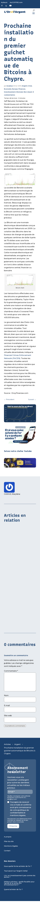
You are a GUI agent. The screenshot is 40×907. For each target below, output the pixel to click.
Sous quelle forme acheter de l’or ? (18, 866)
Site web (8, 715)
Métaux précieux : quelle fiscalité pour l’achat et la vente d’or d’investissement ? (19, 883)
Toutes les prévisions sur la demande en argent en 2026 (16, 588)
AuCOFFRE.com (16, 2)
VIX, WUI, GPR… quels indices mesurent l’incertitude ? (17, 554)
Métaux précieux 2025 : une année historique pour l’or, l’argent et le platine (19, 624)
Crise (30, 86)
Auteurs (4, 2)
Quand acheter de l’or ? (13, 889)
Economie (8, 89)
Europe (15, 89)
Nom (6, 695)
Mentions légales (11, 846)
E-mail (7, 705)
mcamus (9, 86)
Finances (21, 89)
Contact (7, 851)
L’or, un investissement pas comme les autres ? (19, 876)
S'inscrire (13, 826)
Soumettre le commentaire (15, 726)
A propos (7, 837)
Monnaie (19, 92)
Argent (24, 86)
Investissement (10, 92)
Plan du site (9, 841)
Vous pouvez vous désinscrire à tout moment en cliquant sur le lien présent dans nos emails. (19, 820)
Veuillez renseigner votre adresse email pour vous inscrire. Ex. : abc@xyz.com (18, 797)
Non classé (28, 92)
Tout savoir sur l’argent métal (15, 871)
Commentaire (11, 671)
